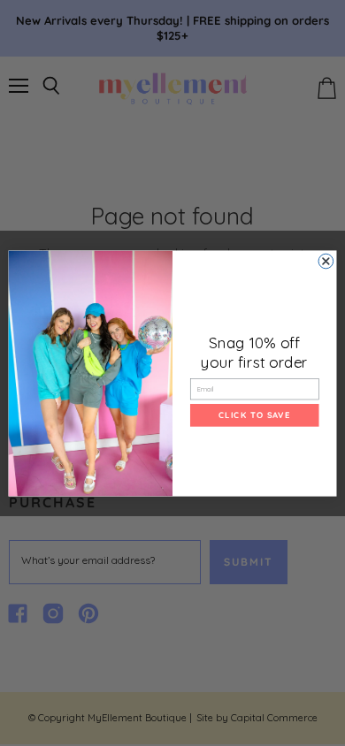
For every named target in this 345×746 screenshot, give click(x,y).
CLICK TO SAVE (254, 414)
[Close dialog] (326, 261)
